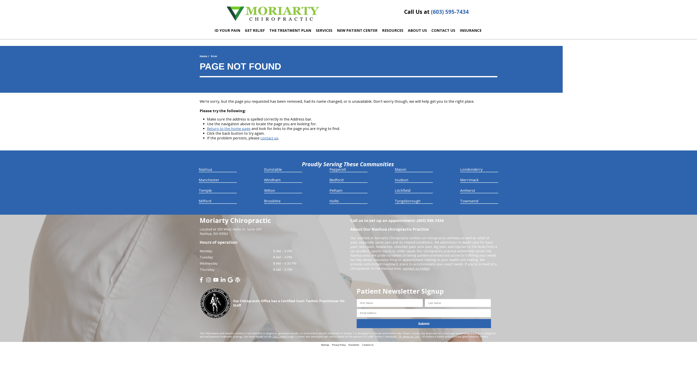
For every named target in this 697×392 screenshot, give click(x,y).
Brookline (272, 201)
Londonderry (471, 169)
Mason (400, 169)
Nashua (205, 169)
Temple (205, 190)
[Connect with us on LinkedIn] (223, 281)
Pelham (335, 190)
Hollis (334, 201)
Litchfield (402, 190)
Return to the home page (228, 128)
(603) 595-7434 (450, 11)
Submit (424, 323)
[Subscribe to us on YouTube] (216, 281)
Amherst (467, 190)
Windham (272, 179)
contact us (269, 138)
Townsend (469, 201)
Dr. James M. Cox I (409, 336)
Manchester (209, 179)
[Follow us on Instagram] (208, 281)
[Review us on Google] (230, 281)
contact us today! (416, 268)
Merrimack (469, 179)
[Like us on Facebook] (201, 281)
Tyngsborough (408, 201)
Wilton (269, 190)
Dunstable (273, 169)
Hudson (401, 179)
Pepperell (337, 169)
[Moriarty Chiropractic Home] (273, 14)
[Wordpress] (237, 281)
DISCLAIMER (280, 336)
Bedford (336, 179)
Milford (205, 201)
